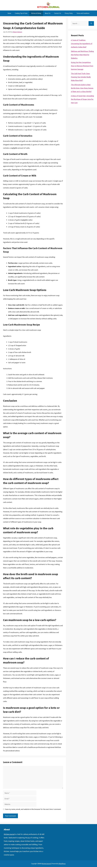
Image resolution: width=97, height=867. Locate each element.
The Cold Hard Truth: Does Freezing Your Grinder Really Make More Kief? (81, 76)
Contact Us (57, 13)
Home (9, 13)
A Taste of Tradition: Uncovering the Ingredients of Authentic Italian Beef (81, 43)
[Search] (91, 23)
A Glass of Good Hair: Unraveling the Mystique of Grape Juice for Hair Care (82, 99)
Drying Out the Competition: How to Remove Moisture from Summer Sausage (82, 65)
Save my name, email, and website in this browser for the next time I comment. (33, 809)
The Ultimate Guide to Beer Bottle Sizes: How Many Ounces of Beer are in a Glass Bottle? (82, 88)
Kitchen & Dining (36, 13)
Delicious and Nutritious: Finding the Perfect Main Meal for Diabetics (82, 54)
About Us (47, 13)
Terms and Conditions (83, 13)
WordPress (62, 864)
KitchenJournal (9, 834)
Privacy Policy (69, 13)
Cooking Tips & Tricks (21, 13)
